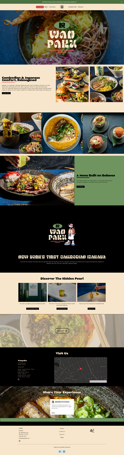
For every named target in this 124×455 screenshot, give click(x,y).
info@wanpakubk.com (24, 438)
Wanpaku (92, 430)
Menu (46, 7)
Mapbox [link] (92, 381)
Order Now (39, 7)
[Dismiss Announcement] (121, 1)
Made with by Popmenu (35, 420)
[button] (20, 133)
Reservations (72, 7)
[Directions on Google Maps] (80, 370)
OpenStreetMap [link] (97, 381)
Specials (80, 7)
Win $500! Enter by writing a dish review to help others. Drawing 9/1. (59, 2)
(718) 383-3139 (22, 436)
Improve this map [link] (103, 381)
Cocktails (52, 7)
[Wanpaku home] (62, 7)
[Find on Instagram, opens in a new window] (18, 380)
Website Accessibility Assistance (62, 447)
